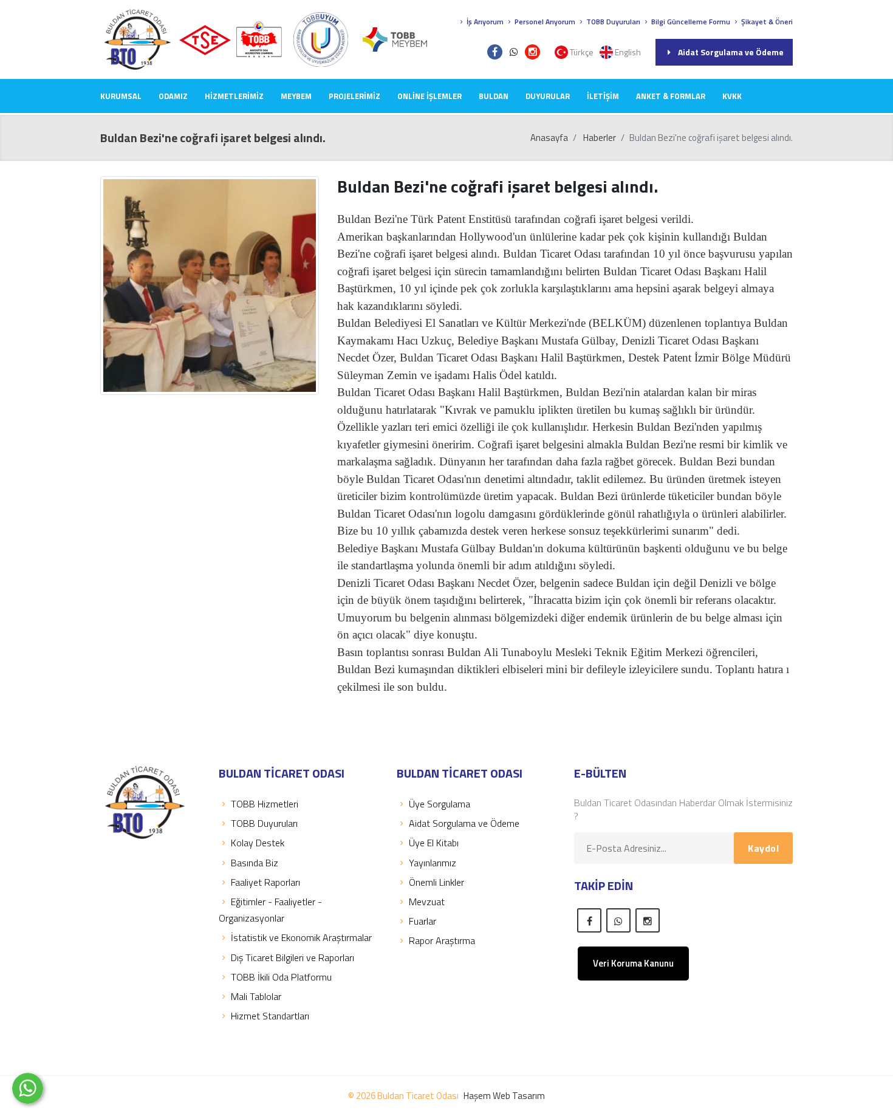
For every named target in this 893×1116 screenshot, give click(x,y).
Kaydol (763, 848)
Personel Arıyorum (544, 21)
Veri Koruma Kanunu (633, 963)
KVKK (732, 96)
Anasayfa (549, 138)
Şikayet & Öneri (766, 21)
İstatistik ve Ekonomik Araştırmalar (301, 937)
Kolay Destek (257, 842)
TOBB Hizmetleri (264, 803)
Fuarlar (422, 921)
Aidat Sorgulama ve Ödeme (731, 52)
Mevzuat (427, 901)
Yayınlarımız (432, 862)
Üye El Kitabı (434, 842)
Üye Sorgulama (439, 803)
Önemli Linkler (436, 882)
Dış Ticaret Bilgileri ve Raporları (292, 957)
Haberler (599, 138)
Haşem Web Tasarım (504, 1096)
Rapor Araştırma (442, 940)
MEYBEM (296, 96)
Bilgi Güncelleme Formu (689, 21)
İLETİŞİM (603, 96)
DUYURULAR (547, 96)
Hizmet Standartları (270, 1015)
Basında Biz (254, 862)
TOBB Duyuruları (612, 21)
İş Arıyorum (484, 21)
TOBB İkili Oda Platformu (281, 977)
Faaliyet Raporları (265, 882)
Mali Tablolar (256, 996)
